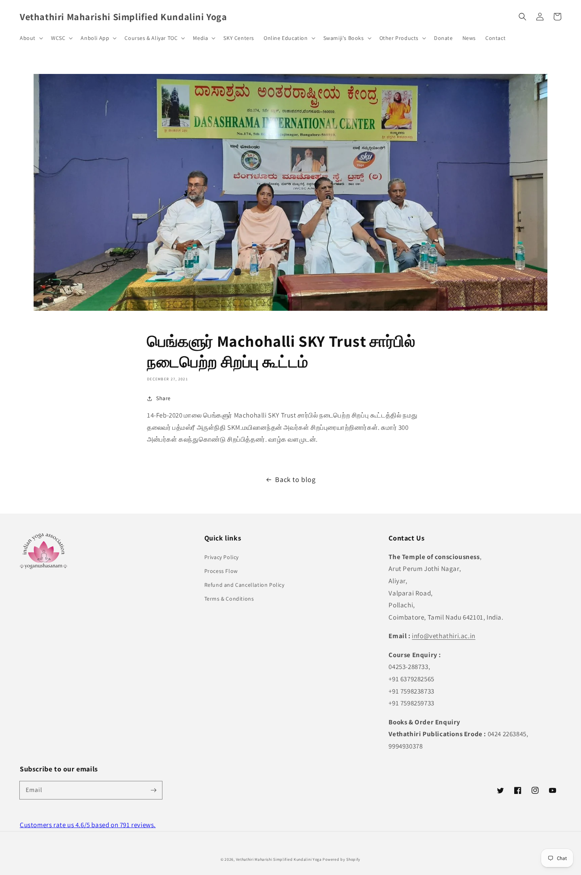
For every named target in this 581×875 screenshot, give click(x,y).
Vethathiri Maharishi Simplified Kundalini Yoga (279, 859)
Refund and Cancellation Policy (244, 584)
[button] (522, 16)
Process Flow (221, 571)
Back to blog (295, 479)
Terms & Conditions (229, 598)
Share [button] (163, 398)
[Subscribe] (153, 790)
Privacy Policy (221, 557)
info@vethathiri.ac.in (443, 635)
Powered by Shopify (341, 859)
